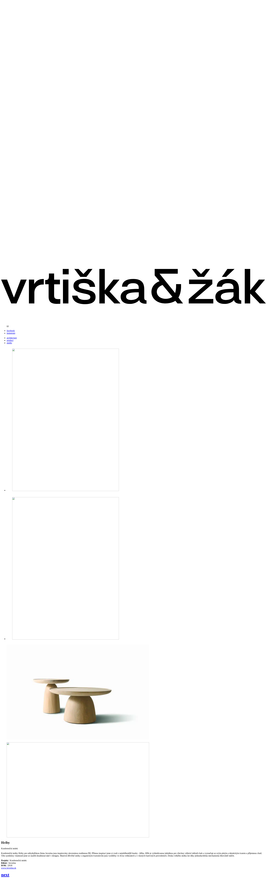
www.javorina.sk (8, 868)
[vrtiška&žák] (133, 321)
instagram (11, 333)
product (10, 340)
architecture (12, 338)
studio (9, 343)
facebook (11, 330)
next (5, 874)
